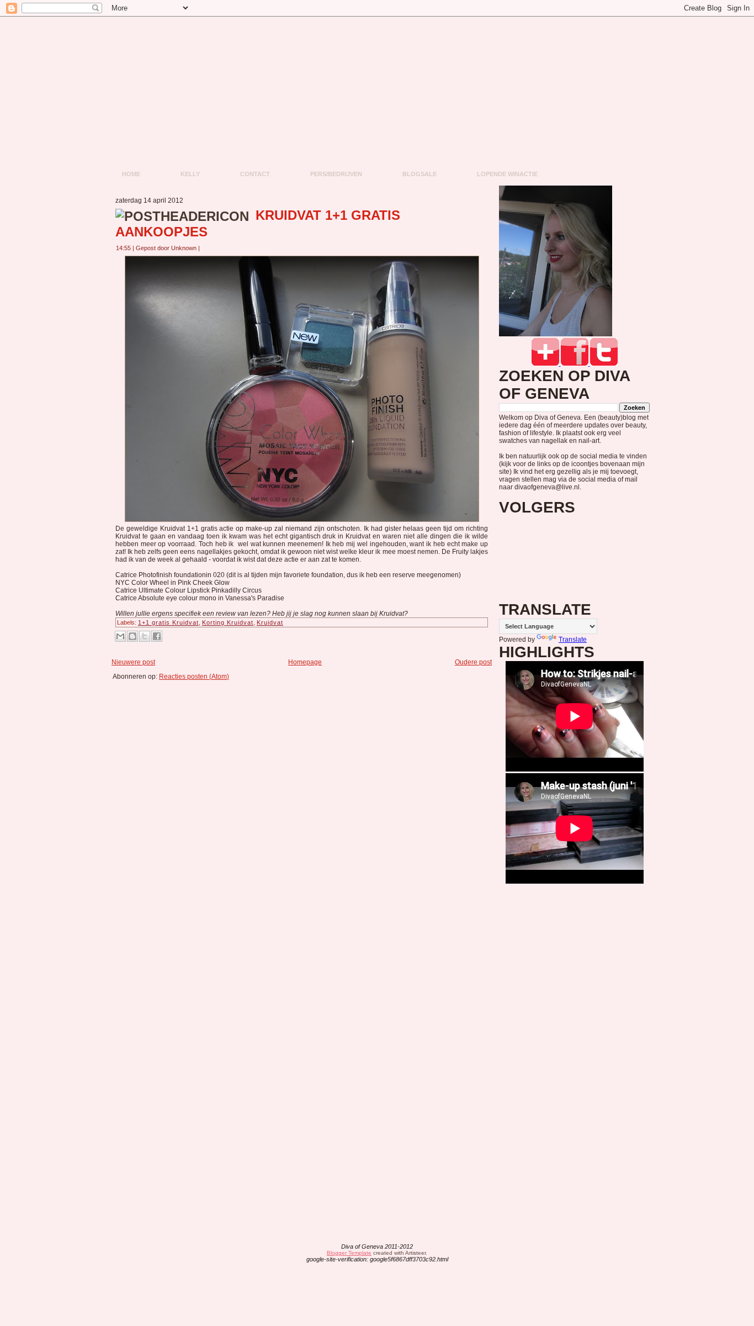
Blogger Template (349, 1253)
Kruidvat (270, 622)
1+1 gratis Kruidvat (168, 622)
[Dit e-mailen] (120, 636)
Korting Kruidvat (227, 622)
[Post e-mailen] (206, 248)
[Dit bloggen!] (132, 636)
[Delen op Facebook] (156, 636)
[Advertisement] (305, 705)
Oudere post (473, 662)
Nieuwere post (133, 662)
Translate (573, 639)
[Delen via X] (144, 636)
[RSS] (291, 1253)
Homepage (305, 662)
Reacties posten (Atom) (194, 676)
